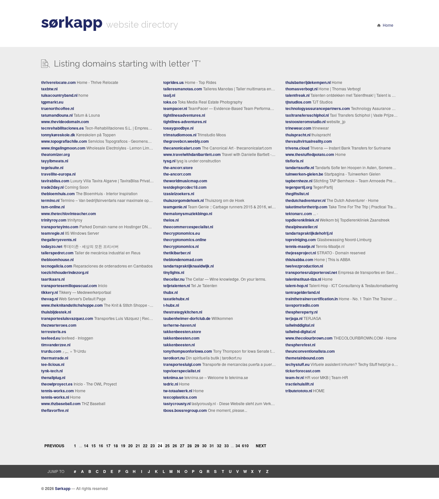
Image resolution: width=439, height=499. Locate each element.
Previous (54, 446)
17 (108, 446)
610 (245, 446)
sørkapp (72, 22)
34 (238, 446)
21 (138, 446)
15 (93, 446)
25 (167, 446)
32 (219, 446)
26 (175, 446)
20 (130, 446)
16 (101, 446)
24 (160, 446)
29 (197, 446)
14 (86, 446)
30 (204, 446)
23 (152, 446)
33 (226, 446)
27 (182, 446)
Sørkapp (62, 488)
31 (212, 446)
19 (123, 446)
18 (115, 446)
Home (388, 25)
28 (189, 446)
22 (145, 446)
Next (261, 446)
